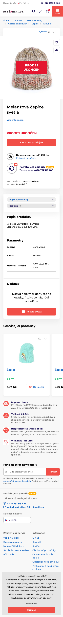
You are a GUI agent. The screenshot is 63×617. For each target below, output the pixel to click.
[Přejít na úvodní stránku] (13, 11)
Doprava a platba (13, 542)
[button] (34, 11)
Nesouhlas (31, 603)
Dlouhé (47, 23)
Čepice (35, 23)
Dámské (18, 20)
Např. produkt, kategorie (25, 27)
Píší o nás (8, 554)
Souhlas (31, 610)
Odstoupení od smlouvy (45, 561)
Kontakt (36, 542)
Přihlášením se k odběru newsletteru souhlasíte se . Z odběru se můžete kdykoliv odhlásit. (31, 481)
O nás (35, 537)
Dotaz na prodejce (31, 142)
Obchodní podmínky (44, 550)
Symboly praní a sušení (16, 550)
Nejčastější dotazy (13, 546)
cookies (46, 598)
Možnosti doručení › (26, 158)
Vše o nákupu (11, 537)
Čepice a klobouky (17, 23)
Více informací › (15, 120)
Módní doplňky (34, 20)
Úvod (6, 20)
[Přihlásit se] (40, 11)
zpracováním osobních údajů (17, 481)
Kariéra (36, 546)
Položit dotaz (33, 311)
